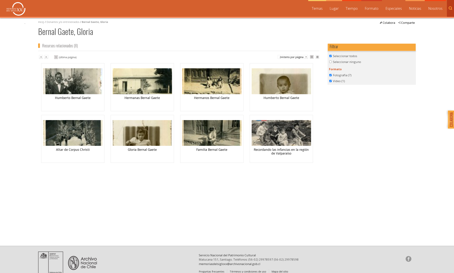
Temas (317, 8)
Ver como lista (317, 57)
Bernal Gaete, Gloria (95, 22)
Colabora (389, 23)
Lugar (334, 8)
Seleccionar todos (345, 56)
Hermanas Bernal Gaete (142, 98)
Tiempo (352, 8)
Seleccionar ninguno (347, 62)
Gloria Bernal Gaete (142, 149)
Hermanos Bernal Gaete (211, 98)
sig (46, 57)
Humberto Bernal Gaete (73, 98)
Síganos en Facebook (408, 258)
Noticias (415, 8)
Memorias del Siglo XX (16, 9)
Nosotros (435, 8)
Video (339, 81)
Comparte (408, 23)
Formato (371, 8)
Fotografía (342, 75)
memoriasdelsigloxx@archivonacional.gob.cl (229, 264)
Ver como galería (312, 57)
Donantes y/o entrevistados (62, 22)
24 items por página (291, 57)
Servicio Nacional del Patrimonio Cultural (227, 255)
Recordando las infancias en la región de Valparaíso (281, 151)
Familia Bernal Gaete (211, 149)
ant (41, 57)
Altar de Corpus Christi (73, 149)
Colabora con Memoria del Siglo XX (450, 119)
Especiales (394, 8)
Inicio (41, 22)
